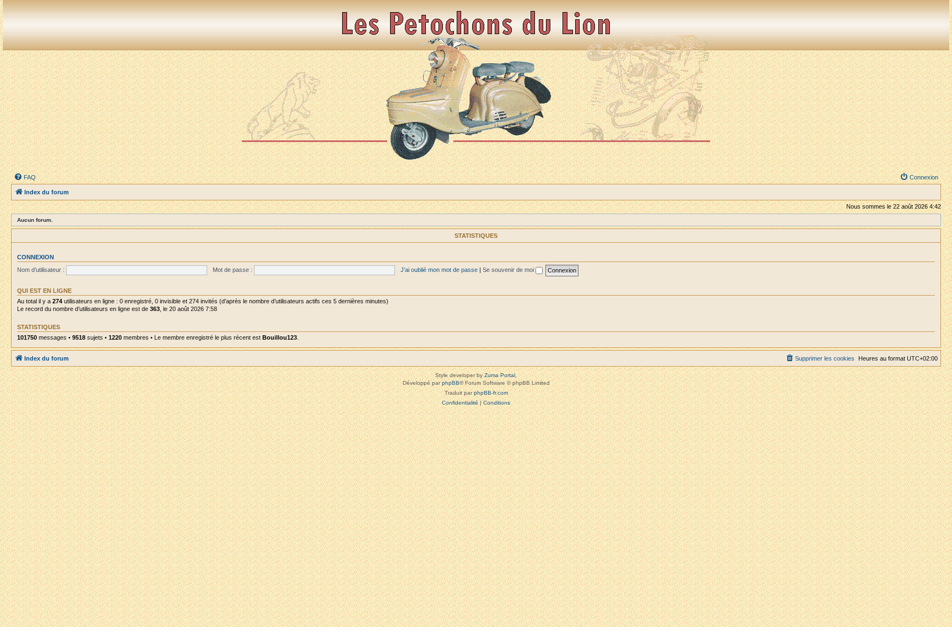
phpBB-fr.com (491, 393)
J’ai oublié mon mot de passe (439, 269)
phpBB (450, 383)
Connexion (35, 257)
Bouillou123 (279, 337)
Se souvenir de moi (509, 269)
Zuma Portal (499, 375)
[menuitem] (25, 177)
